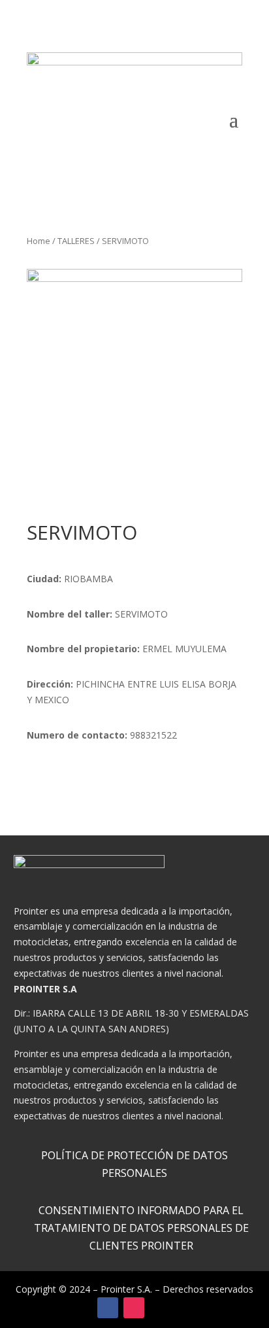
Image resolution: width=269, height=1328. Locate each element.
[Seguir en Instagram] (133, 1307)
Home (38, 241)
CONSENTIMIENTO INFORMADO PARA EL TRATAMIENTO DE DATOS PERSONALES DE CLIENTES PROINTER (141, 1228)
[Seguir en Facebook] (107, 1307)
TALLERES (76, 241)
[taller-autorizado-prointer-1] (134, 377)
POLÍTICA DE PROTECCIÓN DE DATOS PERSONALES (134, 1164)
